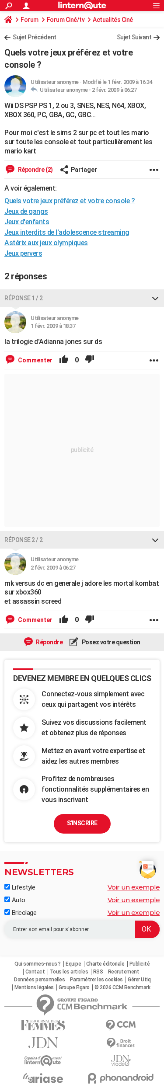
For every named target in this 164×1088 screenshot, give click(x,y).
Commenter (34, 360)
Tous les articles (69, 972)
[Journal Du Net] (43, 1042)
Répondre (49, 642)
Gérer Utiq (139, 980)
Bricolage (23, 913)
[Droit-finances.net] (121, 1043)
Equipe (73, 964)
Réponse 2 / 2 (23, 539)
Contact (35, 972)
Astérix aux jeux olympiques (46, 243)
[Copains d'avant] (43, 1060)
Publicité (139, 964)
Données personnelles (39, 980)
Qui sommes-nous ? (37, 964)
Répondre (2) (35, 169)
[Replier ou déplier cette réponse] (155, 298)
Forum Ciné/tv (66, 19)
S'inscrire (82, 823)
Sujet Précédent (34, 37)
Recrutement (124, 972)
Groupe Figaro (74, 987)
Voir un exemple (134, 887)
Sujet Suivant (134, 37)
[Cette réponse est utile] (64, 360)
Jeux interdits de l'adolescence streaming (66, 232)
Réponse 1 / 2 (23, 298)
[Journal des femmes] (43, 1025)
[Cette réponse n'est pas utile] (89, 360)
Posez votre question (110, 642)
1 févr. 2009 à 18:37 (53, 326)
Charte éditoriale (105, 964)
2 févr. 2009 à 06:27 (114, 90)
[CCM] (121, 1025)
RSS (98, 972)
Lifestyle (22, 887)
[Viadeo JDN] (121, 1060)
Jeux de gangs (26, 211)
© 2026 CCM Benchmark (122, 987)
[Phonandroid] (121, 1078)
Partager (84, 169)
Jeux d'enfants (26, 222)
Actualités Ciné (113, 19)
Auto (17, 900)
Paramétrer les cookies (96, 980)
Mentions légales (34, 987)
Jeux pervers (23, 253)
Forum (29, 19)
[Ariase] (43, 1078)
